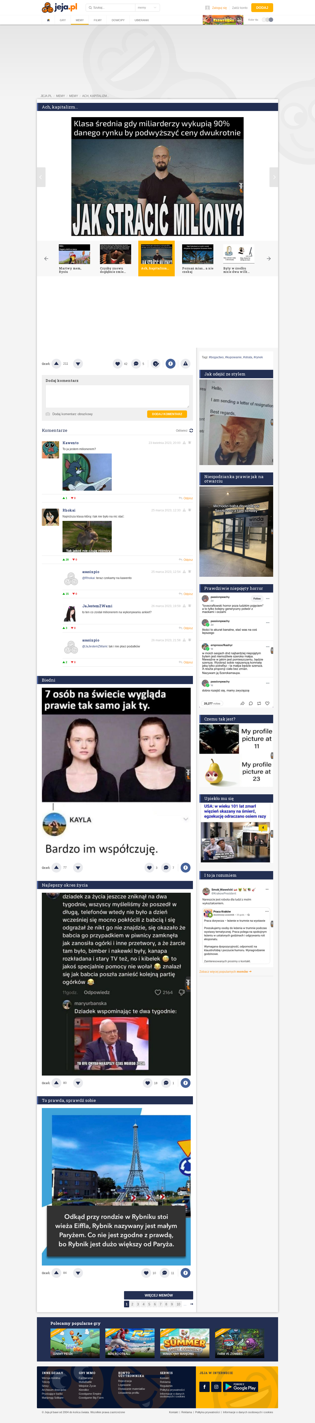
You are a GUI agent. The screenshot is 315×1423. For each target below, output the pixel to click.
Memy (80, 20)
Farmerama (86, 1378)
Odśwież (182, 430)
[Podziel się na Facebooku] (170, 364)
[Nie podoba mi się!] (84, 364)
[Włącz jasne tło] (264, 19)
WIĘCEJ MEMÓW (159, 1295)
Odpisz (188, 498)
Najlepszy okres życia (65, 885)
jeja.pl (46, 95)
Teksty (46, 1382)
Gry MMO (87, 1373)
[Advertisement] (157, 313)
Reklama (165, 1382)
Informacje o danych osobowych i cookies (172, 1395)
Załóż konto (240, 8)
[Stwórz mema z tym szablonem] (155, 364)
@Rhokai (88, 578)
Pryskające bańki (52, 1393)
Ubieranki (142, 20)
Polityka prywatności (172, 1390)
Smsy (45, 1386)
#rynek (258, 357)
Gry (63, 20)
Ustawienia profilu (128, 1393)
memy (60, 95)
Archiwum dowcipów (54, 1390)
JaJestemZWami (97, 606)
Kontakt (164, 1378)
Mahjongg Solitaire (52, 1397)
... (185, 1304)
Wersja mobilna (51, 1378)
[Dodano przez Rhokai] (87, 551)
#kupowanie (233, 357)
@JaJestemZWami (94, 646)
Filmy (98, 20)
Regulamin (166, 1386)
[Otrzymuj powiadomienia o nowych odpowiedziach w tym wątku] (190, 510)
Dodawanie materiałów (131, 1389)
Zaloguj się (219, 8)
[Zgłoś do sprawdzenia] (185, 364)
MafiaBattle (85, 1382)
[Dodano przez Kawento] (87, 489)
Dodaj (262, 8)
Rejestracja (125, 1381)
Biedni (48, 680)
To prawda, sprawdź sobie (69, 1100)
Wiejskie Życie (87, 1386)
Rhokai (69, 510)
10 (178, 1304)
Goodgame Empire (90, 1393)
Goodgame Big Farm (91, 1397)
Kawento (71, 442)
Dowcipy (118, 20)
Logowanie (124, 1385)
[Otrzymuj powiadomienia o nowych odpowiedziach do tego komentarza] (190, 442)
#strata (247, 357)
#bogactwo (216, 357)
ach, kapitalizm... (95, 95)
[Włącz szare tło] (267, 19)
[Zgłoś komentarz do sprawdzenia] (185, 442)
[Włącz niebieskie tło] (271, 19)
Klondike (84, 1390)
